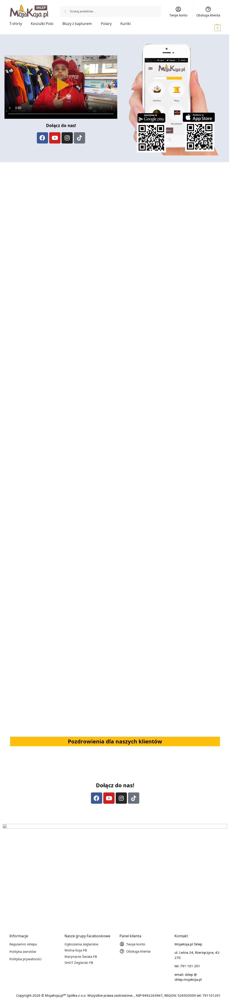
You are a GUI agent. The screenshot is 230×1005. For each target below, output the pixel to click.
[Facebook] (42, 138)
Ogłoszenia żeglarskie (81, 944)
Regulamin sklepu (23, 944)
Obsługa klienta (208, 15)
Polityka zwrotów (22, 951)
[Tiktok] (79, 138)
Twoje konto (178, 15)
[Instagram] (67, 138)
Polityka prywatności (25, 959)
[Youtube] (54, 138)
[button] (211, 27)
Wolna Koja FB (75, 950)
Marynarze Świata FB (80, 956)
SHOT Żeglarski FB (78, 962)
